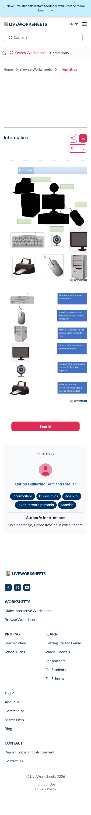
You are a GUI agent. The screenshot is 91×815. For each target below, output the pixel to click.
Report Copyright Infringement (30, 752)
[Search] (9, 37)
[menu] (84, 24)
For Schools (55, 678)
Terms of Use (45, 784)
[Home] (25, 24)
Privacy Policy (45, 789)
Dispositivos (48, 496)
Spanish (67, 505)
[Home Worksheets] (3, 53)
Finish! (45, 426)
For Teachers (56, 660)
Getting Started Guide (63, 643)
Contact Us (14, 761)
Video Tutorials (58, 652)
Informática (22, 496)
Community (14, 711)
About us (12, 702)
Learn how (45, 10)
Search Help (14, 719)
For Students (56, 669)
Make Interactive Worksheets (28, 610)
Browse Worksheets (21, 619)
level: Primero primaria (36, 505)
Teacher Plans (16, 643)
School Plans (15, 652)
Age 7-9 (71, 496)
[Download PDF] (83, 138)
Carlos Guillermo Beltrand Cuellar (45, 484)
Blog (8, 728)
